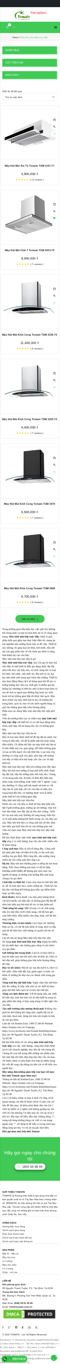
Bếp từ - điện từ (10, 1253)
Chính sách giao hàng (13, 1230)
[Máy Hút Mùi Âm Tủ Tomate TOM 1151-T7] (30, 133)
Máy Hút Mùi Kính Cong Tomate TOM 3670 (29, 504)
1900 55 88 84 (19, 1359)
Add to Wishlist (54, 134)
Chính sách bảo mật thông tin (17, 1241)
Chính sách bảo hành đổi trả (17, 1237)
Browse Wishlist (54, 218)
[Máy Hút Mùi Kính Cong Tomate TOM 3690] (30, 555)
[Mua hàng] (54, 120)
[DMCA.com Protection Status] (29, 1314)
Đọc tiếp (22, 1214)
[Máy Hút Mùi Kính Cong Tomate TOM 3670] (30, 471)
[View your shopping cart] (7, 27)
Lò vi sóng (7, 1268)
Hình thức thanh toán (13, 1234)
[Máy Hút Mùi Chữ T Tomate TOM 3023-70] (30, 217)
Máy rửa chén (9, 1265)
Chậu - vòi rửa (9, 1272)
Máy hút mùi (8, 1257)
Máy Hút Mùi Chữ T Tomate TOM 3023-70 (29, 250)
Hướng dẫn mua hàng (13, 1226)
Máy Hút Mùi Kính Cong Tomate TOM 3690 (29, 588)
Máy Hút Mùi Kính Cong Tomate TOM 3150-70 (29, 334)
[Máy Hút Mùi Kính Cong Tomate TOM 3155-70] (30, 386)
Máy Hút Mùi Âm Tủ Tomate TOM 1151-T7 (29, 165)
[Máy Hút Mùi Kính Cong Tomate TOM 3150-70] (30, 302)
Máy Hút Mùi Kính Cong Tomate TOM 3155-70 (29, 419)
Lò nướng (7, 1261)
